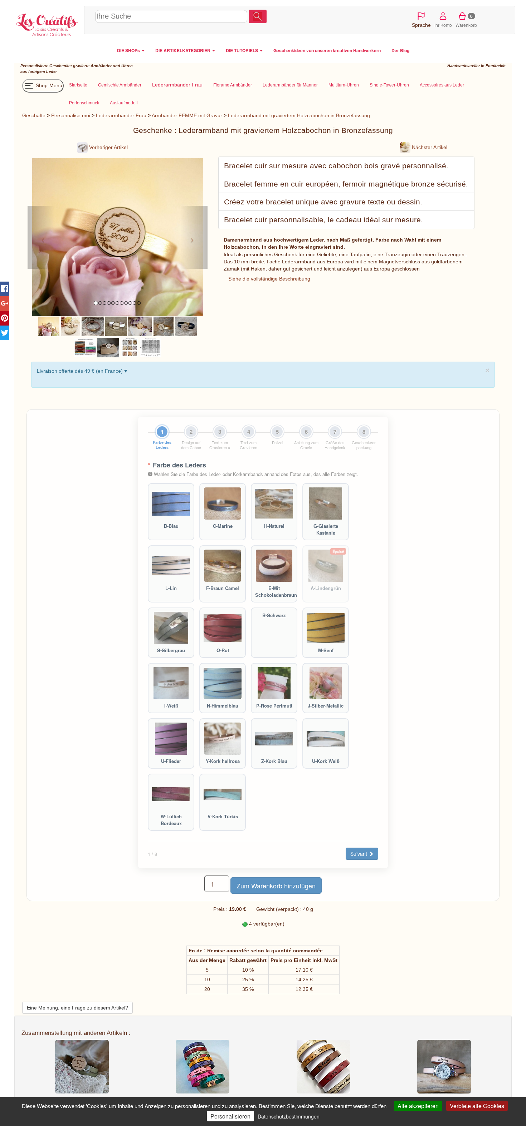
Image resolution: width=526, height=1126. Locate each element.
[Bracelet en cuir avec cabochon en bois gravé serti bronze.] (140, 326)
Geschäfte (33, 115)
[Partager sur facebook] (4, 289)
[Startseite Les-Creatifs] (47, 23)
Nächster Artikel (428, 147)
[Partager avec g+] (4, 303)
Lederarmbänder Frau (121, 115)
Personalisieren (230, 1116)
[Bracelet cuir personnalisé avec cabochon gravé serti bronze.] (108, 347)
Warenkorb (466, 20)
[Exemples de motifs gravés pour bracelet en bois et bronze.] (129, 347)
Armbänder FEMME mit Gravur (187, 115)
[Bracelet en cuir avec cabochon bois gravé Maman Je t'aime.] (186, 326)
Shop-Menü (48, 85)
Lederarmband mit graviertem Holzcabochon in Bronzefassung (299, 115)
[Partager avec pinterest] (4, 318)
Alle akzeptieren (418, 1106)
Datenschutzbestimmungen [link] (289, 1116)
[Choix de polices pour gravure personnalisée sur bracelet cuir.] (150, 347)
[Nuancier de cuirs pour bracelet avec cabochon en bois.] (85, 347)
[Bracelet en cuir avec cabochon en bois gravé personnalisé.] (49, 326)
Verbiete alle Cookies (477, 1106)
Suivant (359, 853)
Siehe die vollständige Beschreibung (269, 279)
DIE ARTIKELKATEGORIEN (183, 50)
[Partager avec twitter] (4, 333)
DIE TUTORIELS (242, 50)
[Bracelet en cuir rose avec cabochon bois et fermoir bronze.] (92, 326)
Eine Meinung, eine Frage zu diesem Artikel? (77, 1008)
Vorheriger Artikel (108, 147)
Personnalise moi (70, 115)
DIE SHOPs (129, 50)
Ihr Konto (443, 25)
